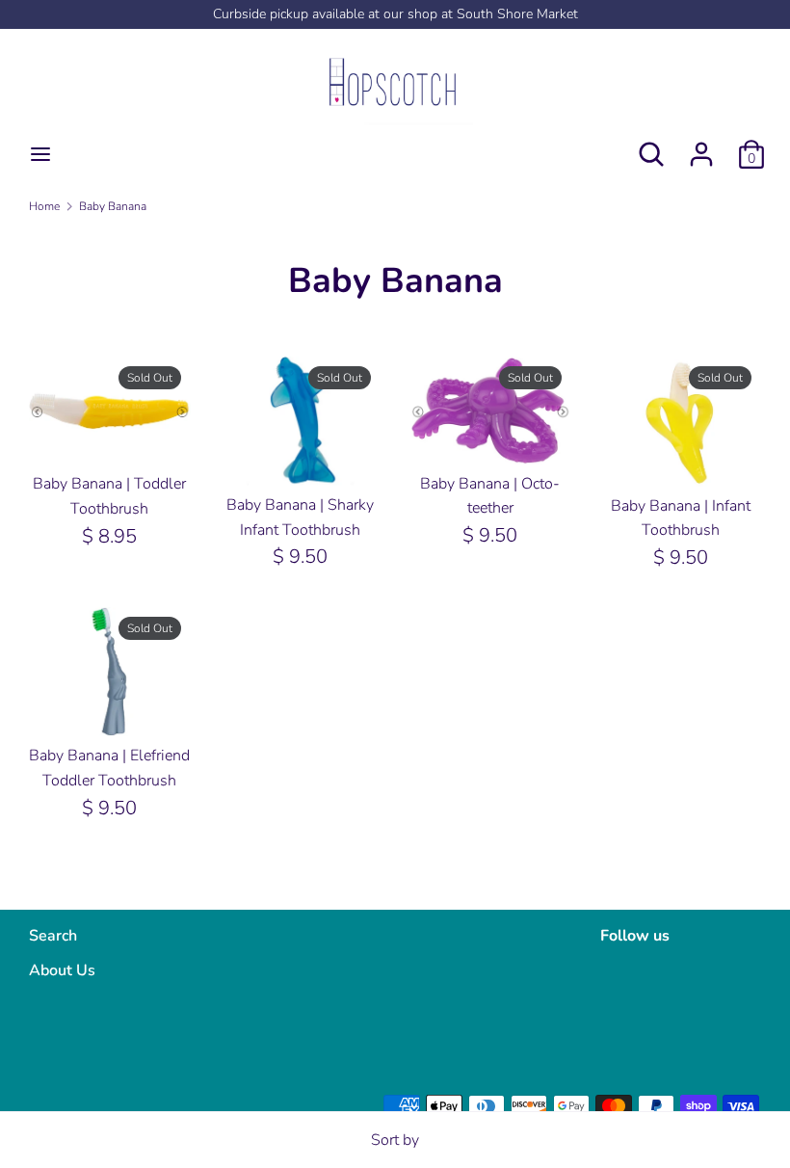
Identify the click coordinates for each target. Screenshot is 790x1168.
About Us (62, 970)
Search (53, 935)
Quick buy (111, 432)
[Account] (701, 146)
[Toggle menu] (40, 154)
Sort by (395, 1140)
